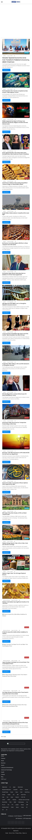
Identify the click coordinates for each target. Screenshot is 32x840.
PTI (12, 804)
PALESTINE (4, 802)
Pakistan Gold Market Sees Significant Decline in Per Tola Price (15, 602)
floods (11, 792)
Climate (3, 774)
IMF (18, 794)
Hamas (3, 794)
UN (2, 809)
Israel (12, 797)
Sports (2, 765)
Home (2, 756)
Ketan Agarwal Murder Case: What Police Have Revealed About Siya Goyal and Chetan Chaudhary (15, 153)
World (2, 760)
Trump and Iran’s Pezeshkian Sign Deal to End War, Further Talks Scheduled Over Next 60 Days (15, 334)
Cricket (26, 789)
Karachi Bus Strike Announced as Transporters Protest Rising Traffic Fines (14, 423)
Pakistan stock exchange (24, 799)
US (6, 809)
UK (26, 807)
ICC (13, 794)
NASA (9, 799)
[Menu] (2, 2)
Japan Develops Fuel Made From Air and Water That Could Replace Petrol (15, 662)
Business (3, 763)
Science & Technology (6, 769)
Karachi (17, 797)
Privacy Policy (18, 833)
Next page (3, 736)
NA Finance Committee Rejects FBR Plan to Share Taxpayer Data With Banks (15, 243)
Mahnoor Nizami (6, 600)
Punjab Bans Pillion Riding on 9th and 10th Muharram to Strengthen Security (15, 364)
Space (17, 807)
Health (2, 772)
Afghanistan (4, 787)
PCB (10, 802)
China (21, 789)
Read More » (6, 70)
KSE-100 (23, 797)
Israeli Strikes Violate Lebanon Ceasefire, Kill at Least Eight (15, 213)
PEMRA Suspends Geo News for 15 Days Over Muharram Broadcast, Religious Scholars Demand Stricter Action (15, 122)
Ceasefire (15, 789)
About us (24, 833)
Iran (7, 797)
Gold (21, 792)
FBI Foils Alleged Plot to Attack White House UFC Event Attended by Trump (14, 394)
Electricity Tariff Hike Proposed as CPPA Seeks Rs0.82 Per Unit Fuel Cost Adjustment (15, 453)
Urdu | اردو (3, 779)
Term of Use (12, 833)
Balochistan (20, 787)
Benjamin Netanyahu (6, 789)
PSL (27, 802)
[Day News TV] (16, 2)
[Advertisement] (16, 20)
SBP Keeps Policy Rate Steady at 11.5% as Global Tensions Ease (14, 513)
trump (22, 807)
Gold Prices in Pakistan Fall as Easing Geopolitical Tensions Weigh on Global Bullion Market (14, 183)
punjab (17, 804)
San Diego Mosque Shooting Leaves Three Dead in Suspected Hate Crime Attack (15, 693)
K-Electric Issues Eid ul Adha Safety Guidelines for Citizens (15, 632)
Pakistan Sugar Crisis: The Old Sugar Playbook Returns (14, 574)
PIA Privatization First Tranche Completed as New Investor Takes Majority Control (15, 91)
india (3, 797)
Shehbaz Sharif (5, 807)
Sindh (12, 807)
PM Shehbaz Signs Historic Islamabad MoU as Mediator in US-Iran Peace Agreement (13, 274)
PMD (15, 802)
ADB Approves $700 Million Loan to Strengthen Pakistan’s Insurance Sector (14, 304)
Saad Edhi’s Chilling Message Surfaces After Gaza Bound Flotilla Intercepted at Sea (15, 723)
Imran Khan (23, 794)
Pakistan (3, 758)
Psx (8, 804)
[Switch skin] (30, 2)
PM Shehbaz (21, 802)
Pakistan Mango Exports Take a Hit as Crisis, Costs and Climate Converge (15, 543)
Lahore (3, 799)
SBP (27, 804)
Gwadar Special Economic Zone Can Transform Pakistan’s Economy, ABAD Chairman (15, 60)
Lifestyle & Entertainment (7, 767)
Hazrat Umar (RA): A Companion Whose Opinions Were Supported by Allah (15, 483)
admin (4, 55)
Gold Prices (27, 792)
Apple (14, 787)
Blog (2, 776)
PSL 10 (3, 804)
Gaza (17, 792)
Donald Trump (5, 792)
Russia (22, 804)
